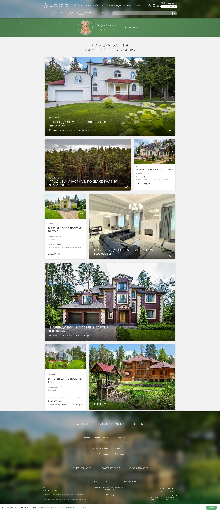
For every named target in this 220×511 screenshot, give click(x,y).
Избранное (103, 12)
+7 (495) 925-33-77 (168, 3)
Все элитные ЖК (110, 481)
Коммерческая (85, 13)
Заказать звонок (169, 6)
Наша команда (121, 443)
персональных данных (75, 507)
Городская (49, 13)
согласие (50, 507)
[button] (47, 96)
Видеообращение (107, 25)
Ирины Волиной (107, 29)
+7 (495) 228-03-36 (138, 468)
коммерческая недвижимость (139, 472)
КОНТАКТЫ (139, 424)
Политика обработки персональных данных (110, 487)
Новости (118, 448)
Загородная (66, 13)
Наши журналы (121, 437)
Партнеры (119, 454)
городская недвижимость (81, 472)
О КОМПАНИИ (83, 424)
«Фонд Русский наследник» (95, 437)
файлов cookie (92, 507)
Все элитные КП (130, 481)
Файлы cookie (110, 489)
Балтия (146, 177)
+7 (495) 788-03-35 (81, 468)
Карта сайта (92, 481)
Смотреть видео (133, 27)
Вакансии (103, 454)
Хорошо (211, 507)
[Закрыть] (216, 21)
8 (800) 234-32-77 (168, 488)
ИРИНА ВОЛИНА (112, 424)
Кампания (103, 443)
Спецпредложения (99, 448)
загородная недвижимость (110, 472)
